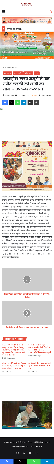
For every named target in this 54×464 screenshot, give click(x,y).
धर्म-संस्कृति (17, 73)
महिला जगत (28, 73)
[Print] (36, 102)
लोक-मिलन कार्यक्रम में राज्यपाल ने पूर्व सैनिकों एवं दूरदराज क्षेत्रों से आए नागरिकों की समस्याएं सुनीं (39, 348)
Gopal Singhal (10, 95)
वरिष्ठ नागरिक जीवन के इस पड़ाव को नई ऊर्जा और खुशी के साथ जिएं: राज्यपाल (14, 366)
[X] (11, 102)
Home (7, 67)
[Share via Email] (30, 102)
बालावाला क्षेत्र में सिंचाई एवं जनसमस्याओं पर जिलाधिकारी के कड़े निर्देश (28, 29)
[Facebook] (5, 102)
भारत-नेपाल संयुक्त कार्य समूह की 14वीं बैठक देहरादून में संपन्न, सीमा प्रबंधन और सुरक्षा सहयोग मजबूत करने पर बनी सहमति (14, 349)
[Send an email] (16, 95)
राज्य (36, 73)
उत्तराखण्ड (14, 67)
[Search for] (50, 11)
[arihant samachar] (27, 4)
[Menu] (3, 11)
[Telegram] (23, 102)
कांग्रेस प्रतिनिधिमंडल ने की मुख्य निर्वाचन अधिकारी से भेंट (39, 366)
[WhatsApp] (17, 102)
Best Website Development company (27, 446)
